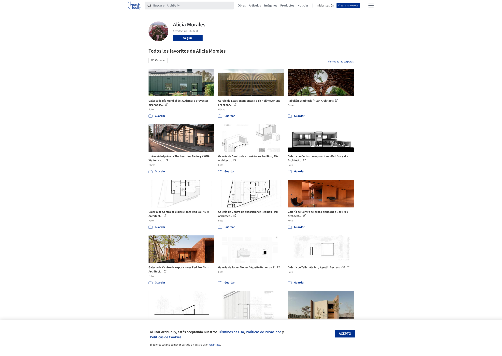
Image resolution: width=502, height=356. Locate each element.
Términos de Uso (231, 332)
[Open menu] (371, 5)
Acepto (345, 333)
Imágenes (270, 5)
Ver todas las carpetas (341, 61)
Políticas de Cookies (165, 337)
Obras (242, 5)
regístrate (214, 345)
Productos (287, 5)
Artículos (255, 5)
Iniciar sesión (325, 5)
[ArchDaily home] (134, 5)
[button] (158, 60)
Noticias (302, 5)
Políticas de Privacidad (263, 332)
